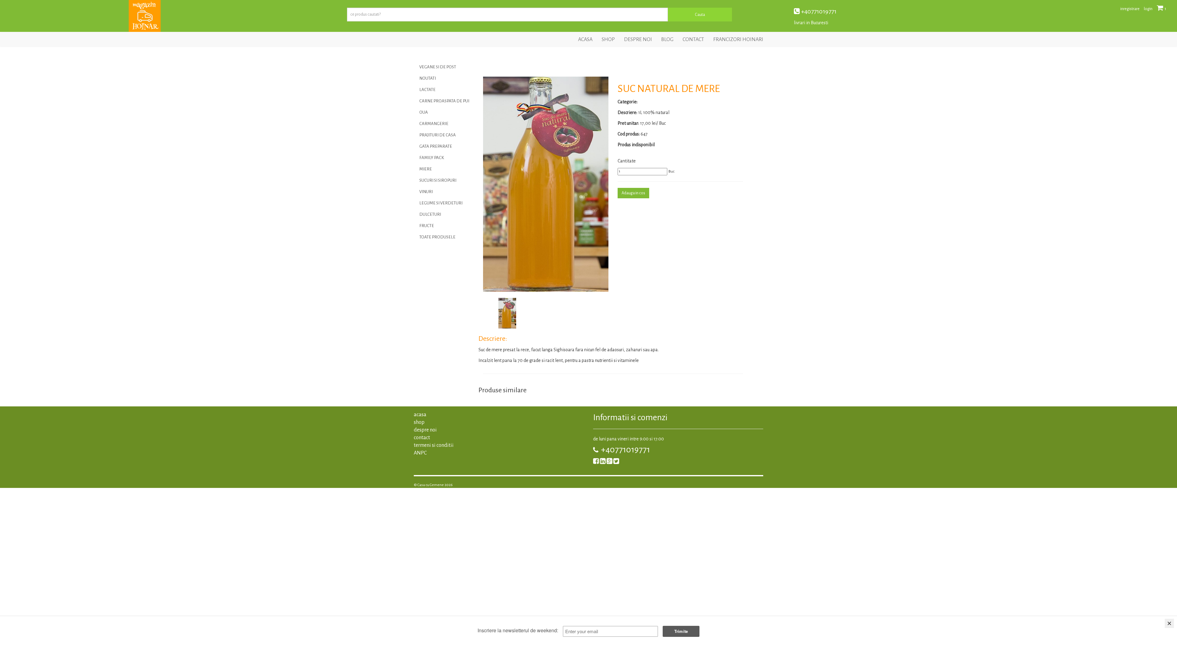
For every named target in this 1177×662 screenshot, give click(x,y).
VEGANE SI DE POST (437, 67)
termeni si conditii (434, 445)
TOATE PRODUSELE (437, 237)
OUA (423, 112)
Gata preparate (435, 146)
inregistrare (1130, 9)
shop (608, 39)
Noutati (427, 78)
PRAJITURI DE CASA (437, 135)
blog (667, 39)
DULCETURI (430, 214)
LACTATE (427, 89)
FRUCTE (426, 225)
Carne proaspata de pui (444, 101)
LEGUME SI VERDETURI (441, 203)
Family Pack (431, 157)
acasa (585, 39)
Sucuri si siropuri (437, 180)
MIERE (425, 169)
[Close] (1169, 623)
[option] (545, 184)
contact (693, 39)
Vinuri (426, 191)
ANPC (420, 453)
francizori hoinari (738, 39)
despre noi (638, 39)
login (1148, 9)
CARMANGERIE (433, 123)
